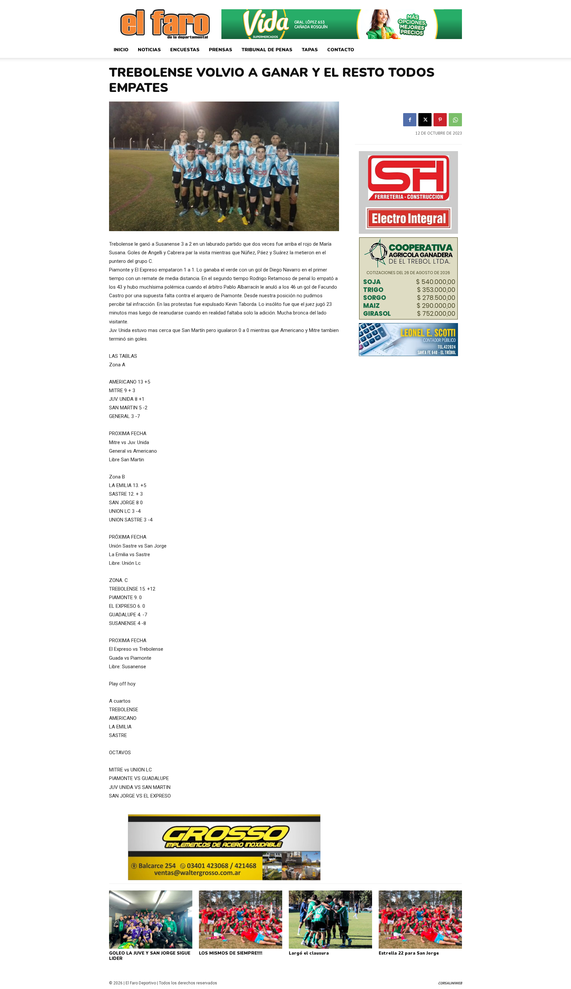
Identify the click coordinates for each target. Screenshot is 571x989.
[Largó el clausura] (330, 919)
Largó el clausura (309, 953)
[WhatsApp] (455, 119)
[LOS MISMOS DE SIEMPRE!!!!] (240, 919)
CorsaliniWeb (450, 983)
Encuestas (185, 50)
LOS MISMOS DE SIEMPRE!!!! (230, 953)
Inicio (121, 50)
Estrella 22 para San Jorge (409, 953)
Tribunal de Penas (267, 50)
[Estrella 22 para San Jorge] (420, 919)
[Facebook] (409, 119)
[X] (425, 119)
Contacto (340, 50)
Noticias (149, 50)
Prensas (220, 50)
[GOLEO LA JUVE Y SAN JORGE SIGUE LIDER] (150, 919)
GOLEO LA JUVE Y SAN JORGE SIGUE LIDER (149, 956)
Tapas (310, 50)
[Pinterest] (440, 119)
